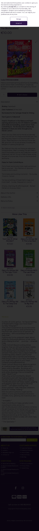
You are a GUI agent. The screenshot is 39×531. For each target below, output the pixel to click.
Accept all (19, 23)
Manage (18, 19)
